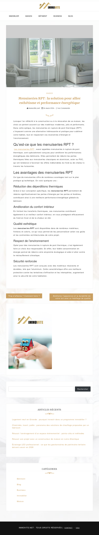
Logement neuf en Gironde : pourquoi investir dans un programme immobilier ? (49, 419)
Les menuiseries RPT (24, 149)
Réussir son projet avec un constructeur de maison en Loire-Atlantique (45, 439)
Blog (70, 16)
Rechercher (82, 389)
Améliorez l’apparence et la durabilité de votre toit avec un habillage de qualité (72, 297)
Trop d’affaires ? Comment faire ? (24, 296)
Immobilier (14, 16)
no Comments (64, 108)
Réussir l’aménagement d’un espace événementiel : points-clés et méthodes (48, 433)
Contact (68, 528)
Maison (28, 16)
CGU (78, 528)
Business (57, 16)
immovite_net (34, 108)
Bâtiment (43, 16)
